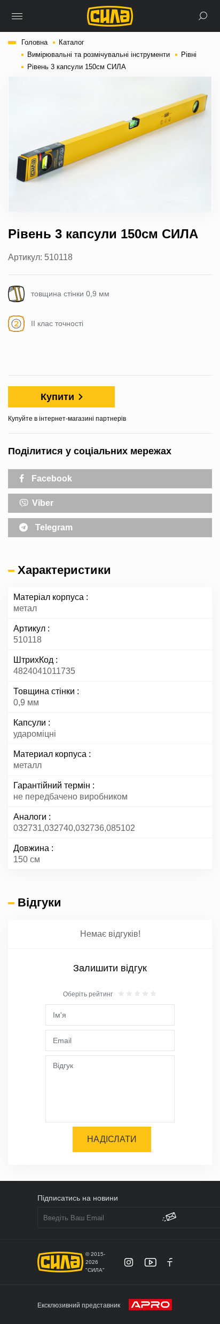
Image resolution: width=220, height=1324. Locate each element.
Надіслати (112, 1139)
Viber (41, 502)
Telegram (53, 527)
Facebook (50, 478)
